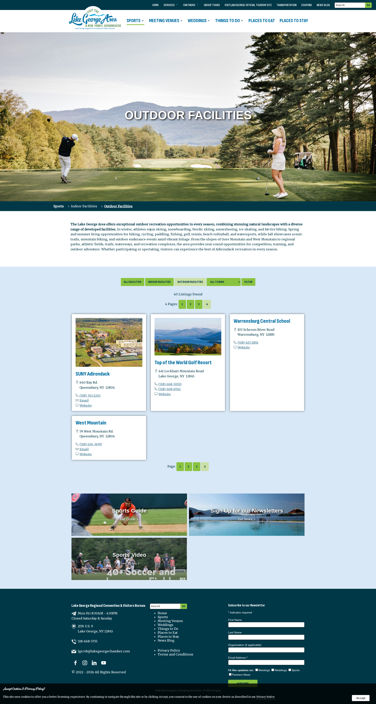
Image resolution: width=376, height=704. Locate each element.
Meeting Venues (164, 20)
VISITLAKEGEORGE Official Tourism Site (248, 5)
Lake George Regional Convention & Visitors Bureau (108, 605)
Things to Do (227, 20)
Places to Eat (262, 20)
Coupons (306, 5)
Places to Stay (294, 20)
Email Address (238, 657)
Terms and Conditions (175, 654)
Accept (360, 698)
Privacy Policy (169, 650)
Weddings (197, 20)
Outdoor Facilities (118, 206)
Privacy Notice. (265, 697)
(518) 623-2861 (248, 342)
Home (155, 5)
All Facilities (132, 282)
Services (169, 5)
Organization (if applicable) (244, 644)
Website (86, 405)
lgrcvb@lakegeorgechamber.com (104, 651)
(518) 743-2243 (90, 395)
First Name (235, 619)
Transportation (286, 5)
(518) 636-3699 (91, 444)
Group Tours (212, 5)
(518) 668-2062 (169, 389)
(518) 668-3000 (170, 384)
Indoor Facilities (84, 206)
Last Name (235, 632)
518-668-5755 (88, 641)
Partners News (241, 674)
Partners (189, 5)
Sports (133, 20)
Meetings (264, 670)
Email (84, 400)
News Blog (323, 5)
